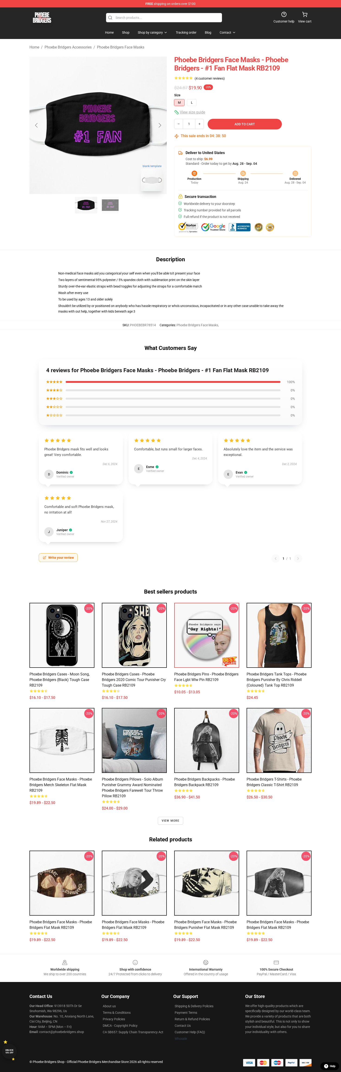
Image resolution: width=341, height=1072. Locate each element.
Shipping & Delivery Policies (194, 1006)
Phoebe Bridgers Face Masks (120, 47)
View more (171, 820)
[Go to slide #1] (86, 205)
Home (34, 47)
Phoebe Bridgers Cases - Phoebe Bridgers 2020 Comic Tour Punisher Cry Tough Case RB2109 (134, 680)
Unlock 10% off (9, 1051)
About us (109, 1006)
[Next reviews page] (298, 558)
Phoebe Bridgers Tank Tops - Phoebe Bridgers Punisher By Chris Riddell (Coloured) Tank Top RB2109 (276, 680)
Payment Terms (186, 1012)
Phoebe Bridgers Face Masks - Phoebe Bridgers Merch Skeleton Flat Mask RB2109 (60, 785)
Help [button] (332, 1066)
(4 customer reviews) (210, 78)
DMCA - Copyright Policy (120, 1025)
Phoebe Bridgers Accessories (68, 47)
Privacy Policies (114, 1019)
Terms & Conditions (117, 1012)
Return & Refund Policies (192, 1019)
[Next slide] (159, 125)
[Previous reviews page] (275, 558)
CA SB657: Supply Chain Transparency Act (133, 1032)
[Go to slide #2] (110, 205)
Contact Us (183, 1025)
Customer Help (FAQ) (190, 1032)
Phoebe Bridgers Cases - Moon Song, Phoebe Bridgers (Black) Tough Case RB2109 (59, 680)
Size (177, 95)
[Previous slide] (37, 125)
